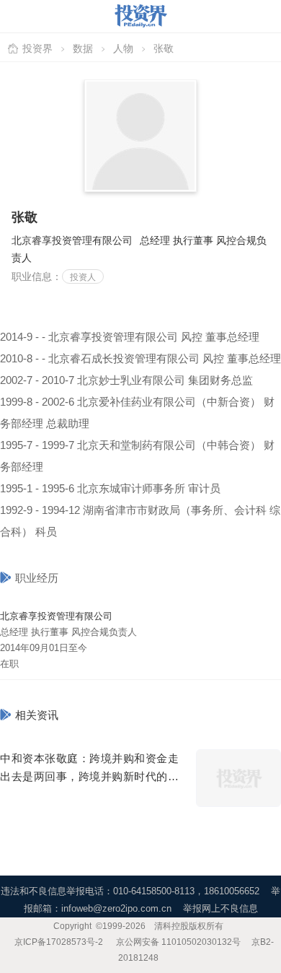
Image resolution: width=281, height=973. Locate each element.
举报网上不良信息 (220, 908)
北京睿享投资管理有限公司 (56, 616)
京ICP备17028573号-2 (58, 942)
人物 (123, 48)
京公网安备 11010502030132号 (178, 942)
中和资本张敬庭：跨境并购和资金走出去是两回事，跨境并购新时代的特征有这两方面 (89, 776)
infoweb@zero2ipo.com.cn (116, 908)
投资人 (83, 277)
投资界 (37, 48)
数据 (83, 48)
